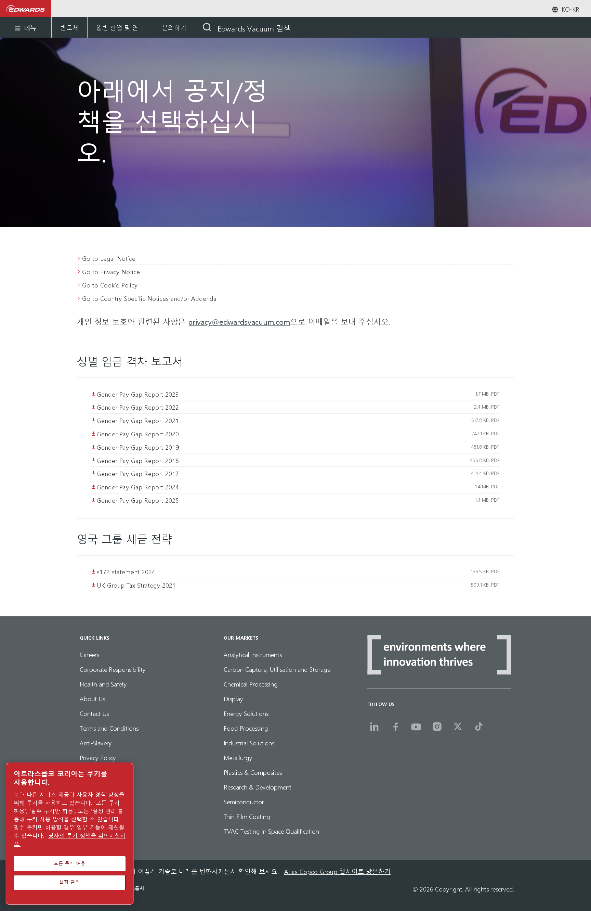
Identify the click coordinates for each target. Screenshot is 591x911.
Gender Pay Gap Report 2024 (138, 486)
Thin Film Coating (247, 816)
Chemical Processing (251, 683)
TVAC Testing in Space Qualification (271, 830)
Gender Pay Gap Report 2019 (138, 446)
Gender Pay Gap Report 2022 (138, 406)
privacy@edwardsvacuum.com (239, 321)
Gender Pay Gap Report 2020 (138, 433)
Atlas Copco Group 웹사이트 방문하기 (337, 871)
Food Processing (246, 727)
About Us (92, 698)
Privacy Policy (98, 757)
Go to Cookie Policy (109, 284)
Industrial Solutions (249, 742)
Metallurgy (238, 757)
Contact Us (94, 713)
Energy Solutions (246, 713)
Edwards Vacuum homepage (25, 8)
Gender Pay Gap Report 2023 (138, 393)
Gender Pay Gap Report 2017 (138, 473)
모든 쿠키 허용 (70, 864)
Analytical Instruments (253, 654)
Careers (89, 654)
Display (233, 698)
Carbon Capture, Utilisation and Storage (277, 669)
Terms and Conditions (109, 727)
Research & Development (257, 786)
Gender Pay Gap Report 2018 (138, 460)
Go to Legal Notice (108, 258)
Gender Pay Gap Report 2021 (138, 420)
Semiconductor (244, 801)
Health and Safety (103, 683)
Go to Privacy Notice (111, 271)
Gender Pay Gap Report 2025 (138, 500)
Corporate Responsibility (113, 669)
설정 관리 (69, 882)
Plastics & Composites (253, 772)
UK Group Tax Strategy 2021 (136, 584)
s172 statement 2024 (126, 571)
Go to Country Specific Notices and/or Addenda (149, 298)
